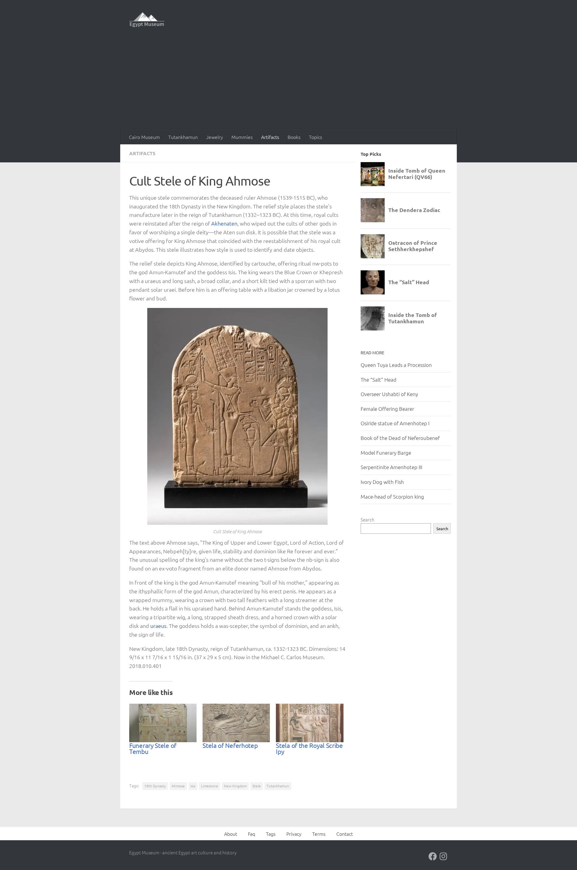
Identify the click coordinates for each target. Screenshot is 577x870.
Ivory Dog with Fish (382, 481)
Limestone (209, 785)
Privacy (293, 833)
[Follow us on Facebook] (433, 856)
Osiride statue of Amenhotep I (395, 423)
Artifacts (270, 137)
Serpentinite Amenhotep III (391, 467)
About (230, 833)
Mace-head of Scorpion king (392, 496)
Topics (315, 137)
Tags (271, 833)
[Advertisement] (288, 84)
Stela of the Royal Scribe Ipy (309, 748)
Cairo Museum (144, 137)
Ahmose (178, 785)
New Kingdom (235, 785)
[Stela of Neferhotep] (236, 723)
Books (294, 137)
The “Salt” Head (378, 379)
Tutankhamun (183, 137)
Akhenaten (224, 223)
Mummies (242, 137)
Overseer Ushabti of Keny (389, 394)
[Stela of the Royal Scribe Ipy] (309, 723)
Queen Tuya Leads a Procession (396, 364)
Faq (251, 833)
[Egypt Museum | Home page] (146, 19)
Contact (344, 833)
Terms (318, 833)
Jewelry (214, 137)
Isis (193, 785)
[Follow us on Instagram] (443, 856)
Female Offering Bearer (387, 408)
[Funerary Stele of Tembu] (163, 723)
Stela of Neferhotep (230, 745)
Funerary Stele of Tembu (152, 748)
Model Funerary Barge (386, 452)
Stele (256, 785)
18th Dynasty (155, 785)
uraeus (158, 625)
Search (367, 519)
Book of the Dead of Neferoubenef (400, 438)
